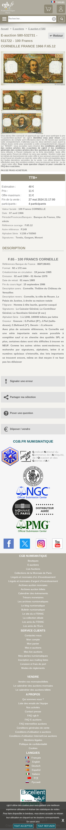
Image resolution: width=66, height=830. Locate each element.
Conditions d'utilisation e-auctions (33, 732)
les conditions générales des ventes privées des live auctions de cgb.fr (33, 149)
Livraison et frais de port (33, 664)
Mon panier (33, 643)
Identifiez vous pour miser (46, 138)
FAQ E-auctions (33, 719)
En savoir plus (33, 821)
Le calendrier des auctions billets (33, 689)
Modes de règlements (33, 668)
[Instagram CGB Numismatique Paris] (41, 544)
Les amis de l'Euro (33, 626)
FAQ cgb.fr (33, 715)
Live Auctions (33, 569)
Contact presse (33, 711)
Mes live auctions (33, 651)
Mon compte (33, 639)
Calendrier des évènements (33, 593)
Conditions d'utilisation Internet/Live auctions (33, 736)
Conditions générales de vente (33, 727)
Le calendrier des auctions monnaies (33, 685)
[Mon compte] (61, 12)
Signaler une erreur (21, 381)
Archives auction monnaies (33, 585)
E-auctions (33, 564)
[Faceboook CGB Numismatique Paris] (9, 544)
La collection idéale (33, 617)
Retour (58, 35)
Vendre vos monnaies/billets (33, 681)
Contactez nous (33, 635)
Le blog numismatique (33, 605)
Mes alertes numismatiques (33, 655)
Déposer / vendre (20, 428)
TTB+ (33, 177)
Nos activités (33, 707)
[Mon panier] (48, 12)
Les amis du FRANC (33, 622)
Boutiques (33, 560)
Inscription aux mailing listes (33, 660)
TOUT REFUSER (46, 826)
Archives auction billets (33, 589)
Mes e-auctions (33, 647)
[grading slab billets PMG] (33, 526)
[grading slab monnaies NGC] (33, 492)
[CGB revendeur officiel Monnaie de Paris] (33, 509)
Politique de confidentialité (33, 744)
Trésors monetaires (33, 597)
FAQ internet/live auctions (33, 723)
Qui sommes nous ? (33, 699)
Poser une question (21, 413)
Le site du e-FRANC (33, 613)
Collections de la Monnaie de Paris (33, 573)
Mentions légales (33, 740)
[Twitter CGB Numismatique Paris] (25, 544)
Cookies (33, 748)
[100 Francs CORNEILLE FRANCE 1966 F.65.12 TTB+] (33, 84)
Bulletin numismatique (33, 609)
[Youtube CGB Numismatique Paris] (57, 544)
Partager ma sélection (23, 397)
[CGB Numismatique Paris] (8, 13)
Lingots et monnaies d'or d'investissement (33, 577)
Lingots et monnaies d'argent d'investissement (33, 581)
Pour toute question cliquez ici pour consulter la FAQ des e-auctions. (33, 165)
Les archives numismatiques (33, 601)
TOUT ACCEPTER (23, 826)
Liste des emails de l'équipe (33, 703)
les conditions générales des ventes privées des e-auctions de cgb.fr (33, 147)
